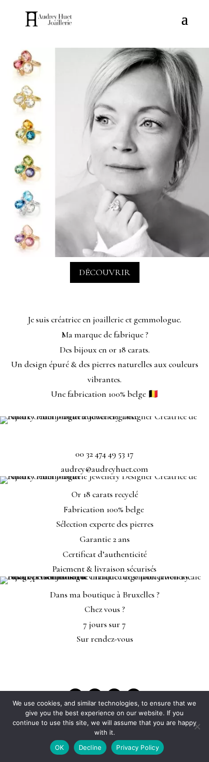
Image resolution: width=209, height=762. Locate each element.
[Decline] (197, 726)
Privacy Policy (137, 747)
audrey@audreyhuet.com (104, 469)
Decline (90, 747)
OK (59, 747)
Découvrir (104, 272)
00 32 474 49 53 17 (104, 453)
